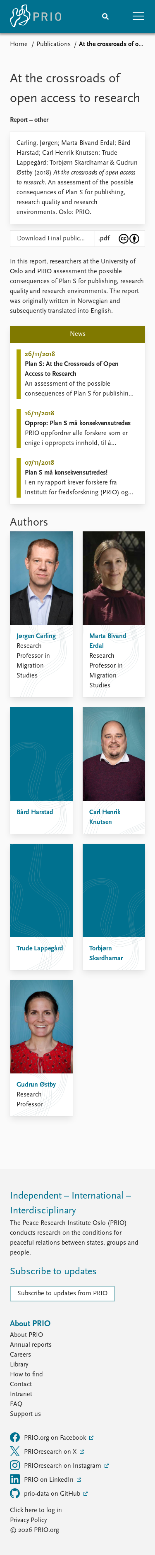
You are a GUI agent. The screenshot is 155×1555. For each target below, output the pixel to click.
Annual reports (31, 1345)
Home (19, 44)
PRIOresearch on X (51, 1452)
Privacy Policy (28, 1520)
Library (19, 1365)
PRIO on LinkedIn (49, 1480)
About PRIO (26, 1335)
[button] (138, 16)
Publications (53, 44)
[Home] (35, 16)
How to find (26, 1374)
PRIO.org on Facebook (56, 1438)
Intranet (21, 1394)
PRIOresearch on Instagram (63, 1466)
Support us (25, 1414)
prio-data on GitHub (53, 1494)
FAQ (16, 1404)
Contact (21, 1384)
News (78, 334)
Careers (20, 1355)
